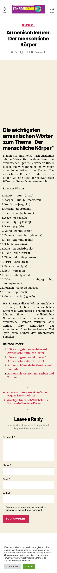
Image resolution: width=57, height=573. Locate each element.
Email (6, 479)
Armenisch (28, 25)
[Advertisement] (28, 97)
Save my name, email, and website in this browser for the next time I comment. (26, 508)
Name (7, 465)
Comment (9, 437)
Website (7, 493)
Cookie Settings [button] (12, 566)
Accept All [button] (28, 566)
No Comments (38, 52)
